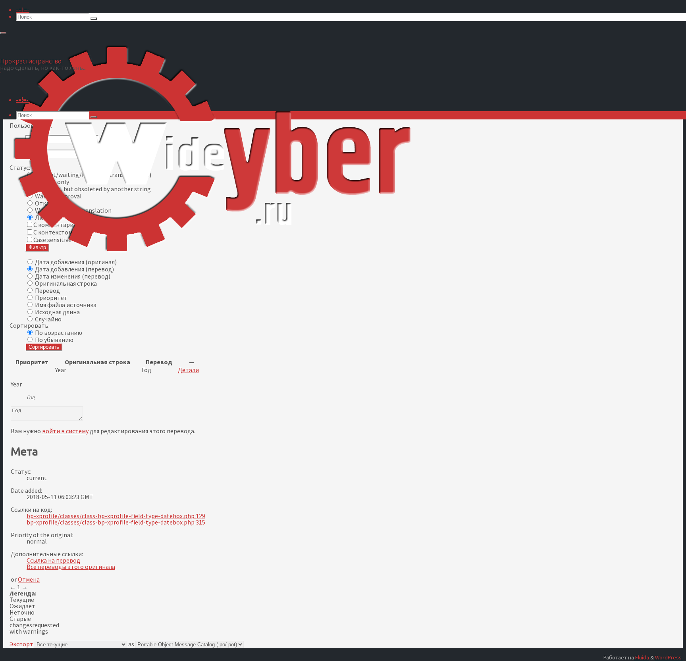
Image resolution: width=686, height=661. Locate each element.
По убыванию (54, 340)
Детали (188, 370)
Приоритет (51, 298)
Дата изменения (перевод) (72, 276)
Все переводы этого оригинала (71, 567)
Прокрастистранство (31, 61)
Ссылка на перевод (53, 560)
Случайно (48, 319)
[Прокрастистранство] (211, 270)
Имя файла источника (65, 305)
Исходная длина (57, 312)
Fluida (641, 657)
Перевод (47, 290)
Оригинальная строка (66, 283)
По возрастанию (58, 332)
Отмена (29, 579)
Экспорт (21, 644)
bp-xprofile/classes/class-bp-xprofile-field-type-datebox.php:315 (116, 522)
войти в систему (65, 431)
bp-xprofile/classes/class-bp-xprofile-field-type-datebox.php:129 (116, 516)
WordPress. (669, 657)
